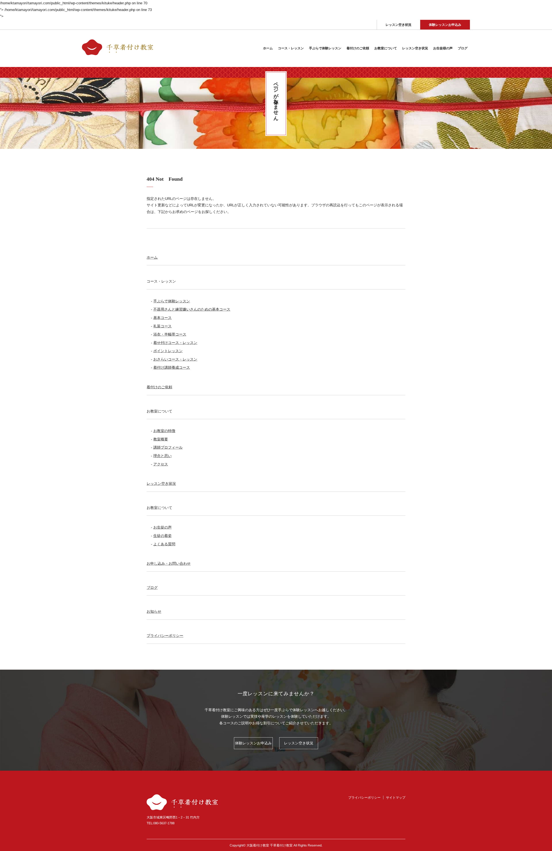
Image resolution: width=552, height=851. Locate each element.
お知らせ (154, 612)
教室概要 (160, 439)
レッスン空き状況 (398, 24)
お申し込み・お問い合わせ (169, 564)
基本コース (162, 318)
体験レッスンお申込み (445, 24)
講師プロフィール (168, 447)
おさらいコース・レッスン (175, 359)
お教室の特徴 (164, 431)
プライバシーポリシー (165, 636)
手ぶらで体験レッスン (171, 301)
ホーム (268, 48)
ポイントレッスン (168, 351)
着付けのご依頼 (358, 48)
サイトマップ (395, 797)
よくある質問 (164, 544)
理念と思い (162, 456)
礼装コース (162, 326)
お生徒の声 (162, 527)
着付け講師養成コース (171, 368)
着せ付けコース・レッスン (175, 343)
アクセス (160, 464)
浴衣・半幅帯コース (169, 334)
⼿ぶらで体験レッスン (325, 48)
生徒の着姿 (162, 536)
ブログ (462, 48)
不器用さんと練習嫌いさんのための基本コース (191, 309)
